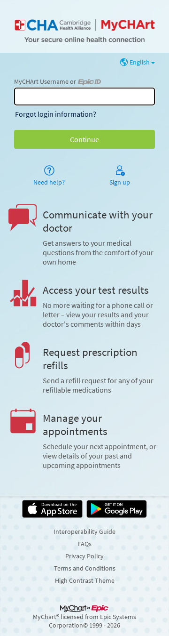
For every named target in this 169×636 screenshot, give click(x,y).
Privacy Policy (84, 556)
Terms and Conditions (84, 568)
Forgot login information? (55, 114)
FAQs (85, 543)
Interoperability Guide (84, 531)
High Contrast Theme (85, 580)
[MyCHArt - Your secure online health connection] (84, 26)
